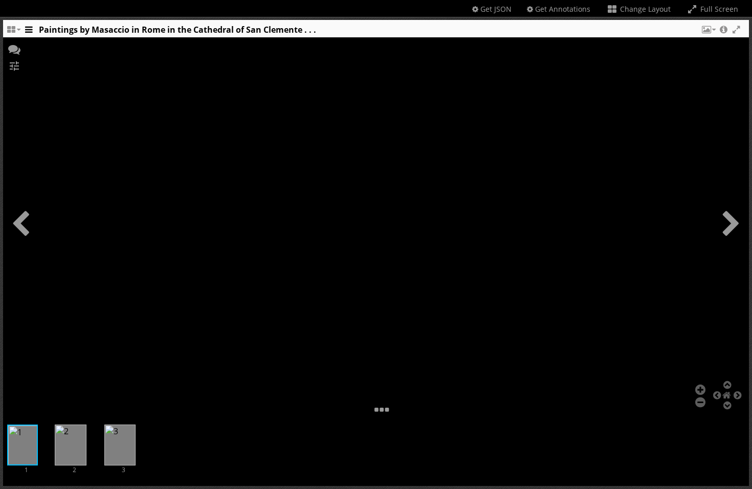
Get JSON (495, 9)
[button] (708, 32)
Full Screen (718, 9)
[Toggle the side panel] (29, 32)
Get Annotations (561, 9)
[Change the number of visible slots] (13, 32)
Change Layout (644, 9)
